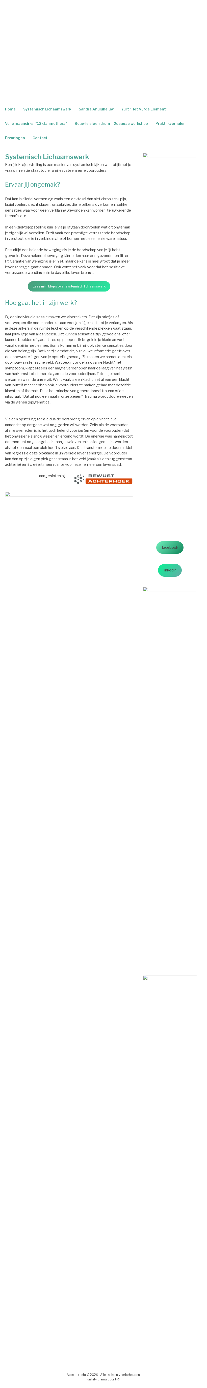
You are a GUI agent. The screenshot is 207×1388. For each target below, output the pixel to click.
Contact (40, 138)
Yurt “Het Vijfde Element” (144, 109)
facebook (170, 547)
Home (10, 109)
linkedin (170, 570)
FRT (118, 1379)
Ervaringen (15, 138)
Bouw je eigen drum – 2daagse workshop (111, 123)
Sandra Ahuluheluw (96, 109)
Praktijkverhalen (171, 123)
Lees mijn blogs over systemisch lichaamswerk (69, 286)
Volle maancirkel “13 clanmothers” (36, 123)
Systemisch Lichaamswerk (47, 109)
